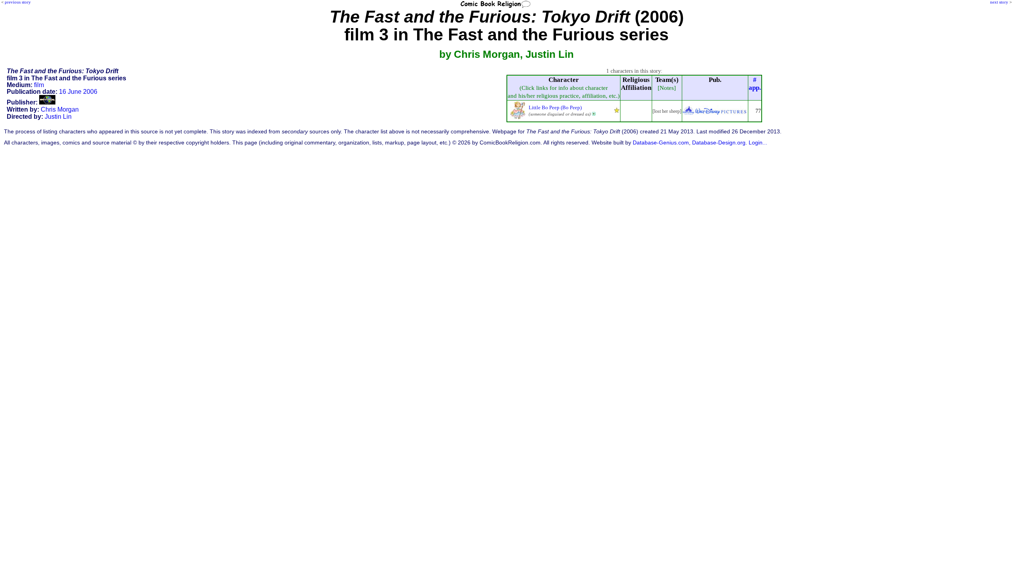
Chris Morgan (60, 109)
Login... (758, 143)
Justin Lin (58, 116)
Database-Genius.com (661, 143)
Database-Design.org (719, 143)
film (39, 85)
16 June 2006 (78, 91)
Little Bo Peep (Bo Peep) (555, 107)
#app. (755, 83)
